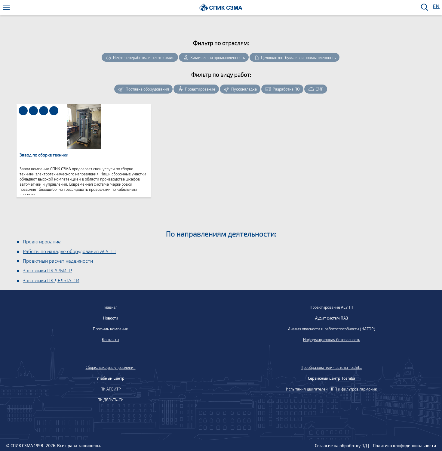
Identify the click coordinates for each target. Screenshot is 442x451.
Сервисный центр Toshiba (331, 378)
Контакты (110, 339)
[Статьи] (23, 110)
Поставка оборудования (147, 89)
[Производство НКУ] (43, 110)
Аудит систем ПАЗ (331, 318)
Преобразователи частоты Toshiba (331, 367)
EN (436, 6)
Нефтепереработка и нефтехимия (143, 57)
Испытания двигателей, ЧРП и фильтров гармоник (331, 389)
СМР (320, 89)
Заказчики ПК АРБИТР (47, 270)
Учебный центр (110, 378)
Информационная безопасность (331, 339)
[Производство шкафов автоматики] (53, 110)
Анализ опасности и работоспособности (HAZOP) (331, 328)
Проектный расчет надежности (58, 261)
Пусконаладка (244, 89)
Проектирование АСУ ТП (331, 307)
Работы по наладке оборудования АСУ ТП (69, 251)
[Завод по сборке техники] (33, 110)
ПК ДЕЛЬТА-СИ (110, 399)
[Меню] (6, 7)
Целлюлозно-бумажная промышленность (298, 57)
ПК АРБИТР (110, 389)
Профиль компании (110, 328)
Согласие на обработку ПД (341, 445)
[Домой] (220, 7)
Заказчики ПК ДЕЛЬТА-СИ (51, 280)
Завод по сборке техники (44, 154)
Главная (111, 307)
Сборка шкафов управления (111, 367)
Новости (110, 318)
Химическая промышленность (217, 57)
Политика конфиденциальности (404, 445)
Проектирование (200, 89)
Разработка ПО (286, 89)
